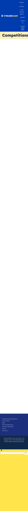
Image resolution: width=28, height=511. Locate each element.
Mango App (9, 59)
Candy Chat (21, 59)
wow (20, 198)
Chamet (9, 347)
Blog (3, 422)
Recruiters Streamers (8, 426)
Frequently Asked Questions (9, 419)
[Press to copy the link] (26, 453)
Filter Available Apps (7, 424)
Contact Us (5, 430)
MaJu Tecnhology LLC (18, 438)
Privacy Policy (6, 421)
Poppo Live (8, 140)
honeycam (11, 266)
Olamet (22, 266)
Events (4, 428)
